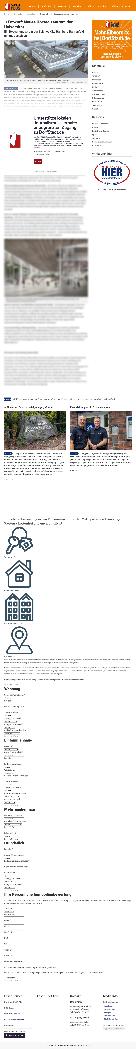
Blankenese (97, 83)
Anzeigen (108, 1006)
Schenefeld (97, 105)
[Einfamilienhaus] (20, 590)
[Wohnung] (14, 557)
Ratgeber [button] (77, 6)
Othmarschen (98, 98)
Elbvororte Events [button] (121, 6)
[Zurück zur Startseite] (12, 6)
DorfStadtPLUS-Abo (13, 1002)
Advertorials (109, 1009)
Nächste (14, 685)
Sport (94, 135)
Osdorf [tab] (38, 399)
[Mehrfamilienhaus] (22, 623)
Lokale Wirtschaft (100, 124)
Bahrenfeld (97, 102)
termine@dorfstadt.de (79, 1009)
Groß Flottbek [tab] (65, 399)
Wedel (95, 109)
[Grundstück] (16, 657)
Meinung (96, 138)
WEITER (9, 479)
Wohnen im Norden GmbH (59, 660)
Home (32, 6)
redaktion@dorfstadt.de (80, 1006)
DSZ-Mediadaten (110, 1002)
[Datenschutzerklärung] (5, 964)
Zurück (7, 685)
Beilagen (107, 1013)
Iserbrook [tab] (28, 399)
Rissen (95, 73)
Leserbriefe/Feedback (14, 1020)
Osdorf (95, 87)
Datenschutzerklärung (25, 967)
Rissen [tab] (7, 399)
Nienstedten (97, 91)
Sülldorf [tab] (17, 399)
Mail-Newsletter (111, 1019)
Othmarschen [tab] (81, 399)
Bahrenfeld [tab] (109, 399)
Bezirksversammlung (102, 142)
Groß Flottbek (98, 94)
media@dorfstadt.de (79, 1022)
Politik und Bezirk (100, 131)
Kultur (95, 127)
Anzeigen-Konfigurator (113, 1025)
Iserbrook (96, 80)
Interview (96, 146)
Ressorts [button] (62, 6)
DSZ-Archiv (9, 1008)
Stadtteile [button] (46, 6)
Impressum (9, 1026)
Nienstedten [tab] (50, 399)
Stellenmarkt (109, 1016)
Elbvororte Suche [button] (97, 6)
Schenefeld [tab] (95, 399)
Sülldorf (96, 76)
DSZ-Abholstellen (12, 1014)
